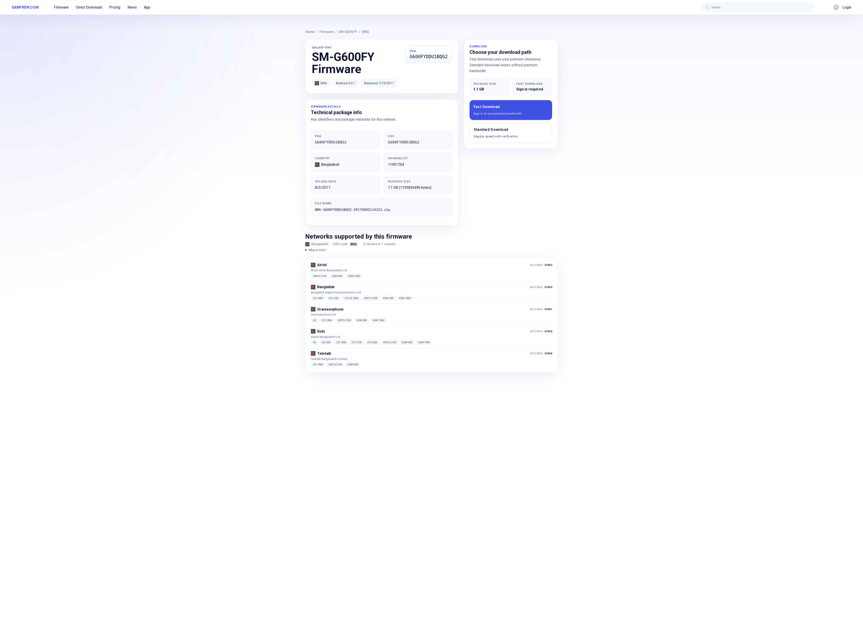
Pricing (114, 7)
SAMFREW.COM (25, 7)
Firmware (61, 7)
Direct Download (89, 7)
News (132, 7)
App (147, 7)
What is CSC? (317, 250)
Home (310, 32)
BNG (365, 32)
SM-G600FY (347, 32)
